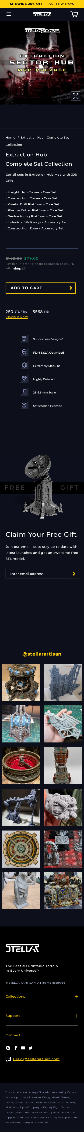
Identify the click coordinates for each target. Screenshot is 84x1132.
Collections (15, 996)
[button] (8, 14)
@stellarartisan (42, 654)
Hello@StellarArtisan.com (36, 1059)
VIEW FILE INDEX (17, 317)
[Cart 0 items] (74, 14)
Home (11, 137)
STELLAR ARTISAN (22, 982)
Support (13, 1016)
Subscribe (74, 582)
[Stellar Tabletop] (42, 14)
